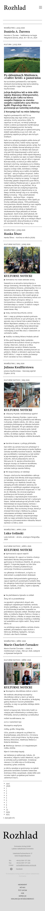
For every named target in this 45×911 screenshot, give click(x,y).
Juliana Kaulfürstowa (19, 367)
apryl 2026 (21, 529)
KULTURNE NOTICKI (18, 276)
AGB (22, 893)
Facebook (19, 869)
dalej (8, 812)
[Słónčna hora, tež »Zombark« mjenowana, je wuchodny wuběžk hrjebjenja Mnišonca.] (22, 59)
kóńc (8, 814)
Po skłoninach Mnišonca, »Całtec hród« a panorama (22, 76)
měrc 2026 (21, 641)
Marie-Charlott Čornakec (21, 645)
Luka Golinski (13, 533)
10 (7, 809)
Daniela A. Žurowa (17, 31)
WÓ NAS (22, 887)
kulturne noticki (12, 244)
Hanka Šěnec (13, 234)
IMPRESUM (22, 896)
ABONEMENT (22, 885)
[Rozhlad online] (15, 6)
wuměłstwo (9, 28)
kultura (7, 44)
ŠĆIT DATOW (22, 890)
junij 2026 (21, 230)
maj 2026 (20, 363)
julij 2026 (21, 28)
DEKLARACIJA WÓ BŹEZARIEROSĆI (22, 899)
